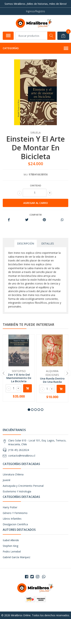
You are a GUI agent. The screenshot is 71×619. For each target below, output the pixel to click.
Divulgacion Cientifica (15, 524)
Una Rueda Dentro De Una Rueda (52, 380)
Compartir (35, 214)
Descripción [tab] (25, 243)
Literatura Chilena (13, 474)
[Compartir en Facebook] (9, 220)
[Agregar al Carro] (27, 388)
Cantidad (35, 185)
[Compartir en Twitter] (26, 220)
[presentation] (3, 373)
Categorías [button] (11, 48)
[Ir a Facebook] (26, 576)
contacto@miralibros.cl (21, 455)
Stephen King (10, 546)
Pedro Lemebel (12, 551)
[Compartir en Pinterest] (44, 220)
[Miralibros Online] (34, 23)
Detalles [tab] (47, 243)
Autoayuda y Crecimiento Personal (23, 485)
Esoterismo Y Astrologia (17, 491)
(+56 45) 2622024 (18, 450)
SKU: (25, 174)
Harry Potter (10, 507)
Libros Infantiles (12, 518)
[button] (29, 409)
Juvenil (6, 480)
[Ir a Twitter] (32, 576)
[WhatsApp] (43, 576)
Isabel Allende (11, 540)
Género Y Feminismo (15, 513)
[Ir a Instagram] (37, 576)
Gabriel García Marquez (16, 557)
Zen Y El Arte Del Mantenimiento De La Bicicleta (18, 378)
